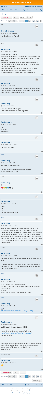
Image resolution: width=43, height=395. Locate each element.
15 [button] (23, 21)
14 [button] (20, 21)
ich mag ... (6, 14)
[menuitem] (6, 6)
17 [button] (30, 21)
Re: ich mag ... (7, 31)
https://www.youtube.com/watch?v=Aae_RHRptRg (17, 311)
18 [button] (33, 21)
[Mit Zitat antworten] (36, 26)
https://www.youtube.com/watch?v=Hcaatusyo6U (16, 333)
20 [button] (38, 21)
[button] (10, 21)
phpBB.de (29, 390)
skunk (2, 154)
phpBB (15, 389)
